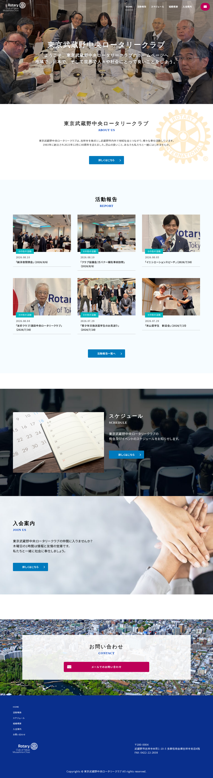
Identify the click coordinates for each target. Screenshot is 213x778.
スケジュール (157, 6)
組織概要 (173, 6)
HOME (129, 6)
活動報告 (141, 6)
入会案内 (187, 6)
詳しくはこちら (106, 160)
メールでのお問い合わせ (106, 667)
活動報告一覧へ (106, 353)
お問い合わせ (19, 734)
